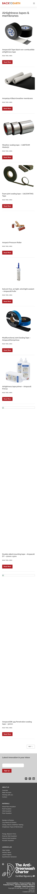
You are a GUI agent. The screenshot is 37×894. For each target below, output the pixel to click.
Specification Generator (9, 857)
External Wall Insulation (9, 836)
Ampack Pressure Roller (12, 242)
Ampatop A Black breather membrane (17, 98)
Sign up (7, 771)
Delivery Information (21, 884)
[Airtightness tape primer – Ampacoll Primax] (18, 370)
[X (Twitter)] (30, 778)
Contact (4, 797)
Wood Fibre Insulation (9, 806)
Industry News (6, 852)
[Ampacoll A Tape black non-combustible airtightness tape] (18, 33)
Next (29, 746)
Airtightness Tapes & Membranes (12, 827)
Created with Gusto (29, 891)
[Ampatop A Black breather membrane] (18, 82)
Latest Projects (6, 854)
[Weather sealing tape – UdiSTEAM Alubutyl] (18, 128)
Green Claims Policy (28, 886)
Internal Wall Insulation (9, 838)
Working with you (7, 795)
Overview (5, 790)
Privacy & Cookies (25, 883)
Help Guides (6, 850)
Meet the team (6, 792)
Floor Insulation (7, 813)
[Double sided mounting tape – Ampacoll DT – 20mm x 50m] (18, 478)
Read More (8, 62)
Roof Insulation (6, 809)
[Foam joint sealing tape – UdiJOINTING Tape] (18, 177)
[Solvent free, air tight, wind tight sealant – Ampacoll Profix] (18, 272)
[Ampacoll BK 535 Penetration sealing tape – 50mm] (18, 646)
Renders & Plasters (8, 820)
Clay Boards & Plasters (9, 822)
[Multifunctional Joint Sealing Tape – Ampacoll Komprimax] (18, 321)
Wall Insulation (6, 811)
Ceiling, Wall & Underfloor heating (12, 824)
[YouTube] (26, 778)
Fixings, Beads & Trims (9, 834)
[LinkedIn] (33, 778)
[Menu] (34, 3)
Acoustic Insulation (8, 840)
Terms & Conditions (12, 883)
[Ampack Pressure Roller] (18, 226)
